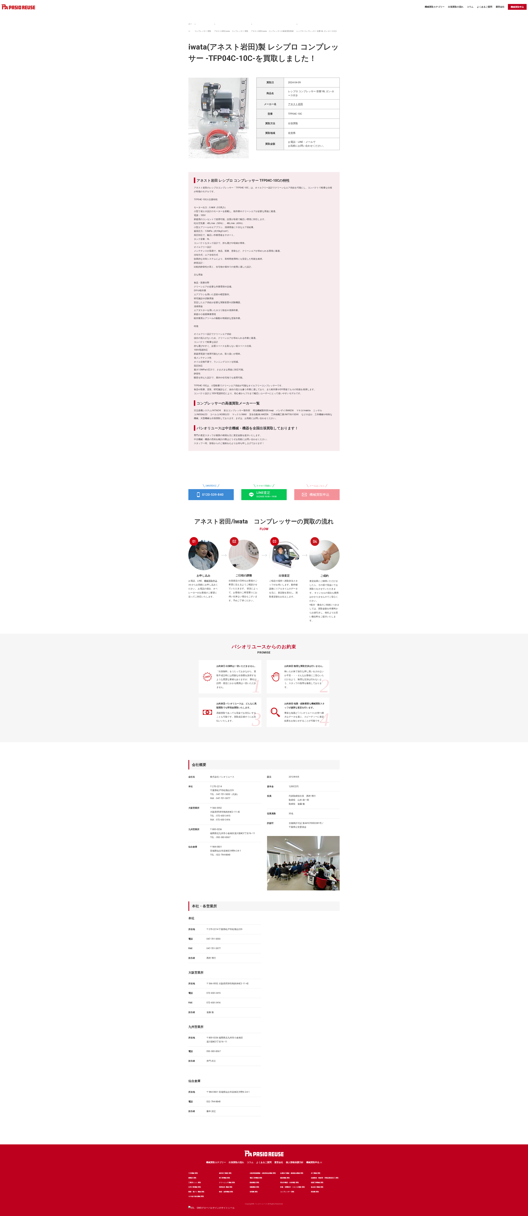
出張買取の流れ (455, 6)
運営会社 (500, 6)
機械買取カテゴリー (435, 6)
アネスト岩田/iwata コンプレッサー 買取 (231, 31)
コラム (470, 6)
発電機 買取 (254, 1192)
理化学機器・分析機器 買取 (289, 1182)
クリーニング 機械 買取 (227, 1182)
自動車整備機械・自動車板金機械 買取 (263, 1173)
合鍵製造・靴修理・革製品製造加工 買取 (325, 1178)
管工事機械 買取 (224, 1178)
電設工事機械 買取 (256, 1178)
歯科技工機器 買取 (225, 1173)
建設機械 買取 (285, 1178)
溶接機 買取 (315, 1192)
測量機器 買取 (254, 1187)
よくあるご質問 (484, 6)
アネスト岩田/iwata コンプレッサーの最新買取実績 (272, 31)
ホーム (190, 27)
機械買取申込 (517, 7)
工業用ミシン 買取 (194, 1182)
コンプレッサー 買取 (203, 31)
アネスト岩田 (295, 104)
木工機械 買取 (315, 1173)
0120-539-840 (213, 495)
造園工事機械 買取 (317, 1182)
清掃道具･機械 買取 (225, 1187)
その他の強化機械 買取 (196, 1196)
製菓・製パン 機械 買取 (196, 1192)
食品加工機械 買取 (317, 1187)
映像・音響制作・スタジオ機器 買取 (292, 1187)
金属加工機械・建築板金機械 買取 (291, 1173)
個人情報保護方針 (294, 1162)
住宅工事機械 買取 (194, 1187)
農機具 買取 (192, 1178)
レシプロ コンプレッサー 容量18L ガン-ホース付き (316, 31)
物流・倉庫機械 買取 (226, 1192)
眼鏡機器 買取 (254, 1182)
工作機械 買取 (193, 1173)
